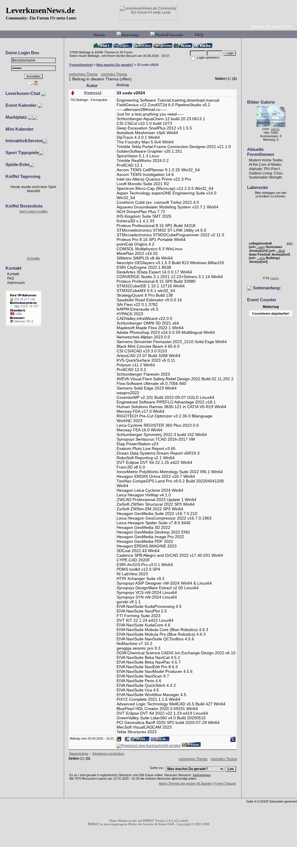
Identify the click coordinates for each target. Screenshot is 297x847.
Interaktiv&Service (24, 140)
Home (99, 35)
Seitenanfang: (266, 287)
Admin (275, 129)
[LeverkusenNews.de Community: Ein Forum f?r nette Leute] (148, 19)
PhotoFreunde (169, 35)
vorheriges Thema (83, 74)
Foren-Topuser (225, 783)
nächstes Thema (114, 74)
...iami (260, 245)
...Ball (280, 249)
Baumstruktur (78, 753)
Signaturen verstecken (108, 753)
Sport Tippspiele (22, 152)
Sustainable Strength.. (266, 177)
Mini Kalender (20, 129)
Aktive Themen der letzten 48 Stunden (185, 783)
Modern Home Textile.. (266, 160)
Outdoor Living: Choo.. (266, 173)
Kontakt (13, 274)
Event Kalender (22, 105)
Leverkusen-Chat (23, 93)
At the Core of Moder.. (266, 165)
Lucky (274, 278)
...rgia (261, 256)
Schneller (33, 258)
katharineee (202, 775)
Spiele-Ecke (17, 164)
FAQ (199, 35)
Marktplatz (17, 117)
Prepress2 (93, 93)
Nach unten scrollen (33, 211)
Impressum (16, 283)
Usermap (130, 35)
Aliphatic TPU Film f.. (265, 169)
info (290, 241)
